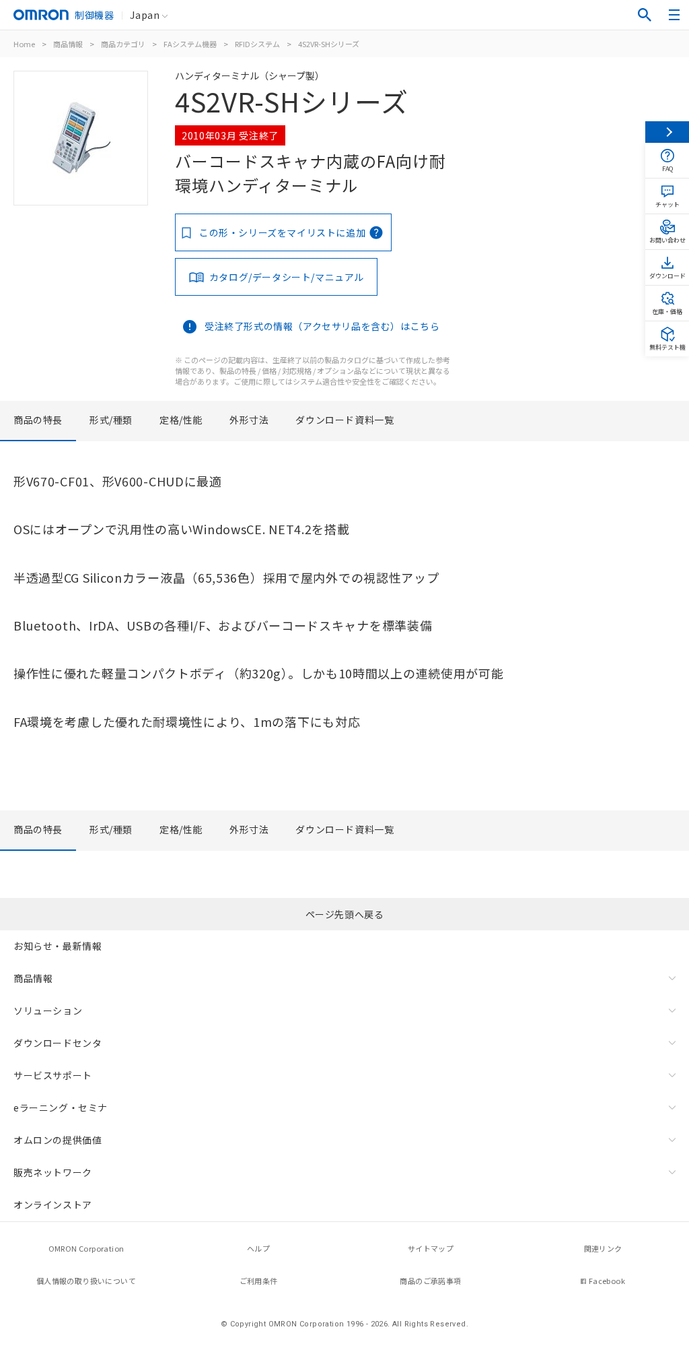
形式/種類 (111, 419)
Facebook (607, 1280)
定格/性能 (181, 419)
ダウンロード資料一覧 (344, 419)
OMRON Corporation (86, 1248)
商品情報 (68, 43)
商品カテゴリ (123, 43)
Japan (144, 15)
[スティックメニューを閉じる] (667, 132)
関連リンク (603, 1248)
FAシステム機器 (190, 43)
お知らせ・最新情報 (57, 946)
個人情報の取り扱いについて (86, 1280)
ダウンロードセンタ (57, 1043)
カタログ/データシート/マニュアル (286, 277)
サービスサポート (52, 1075)
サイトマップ (431, 1248)
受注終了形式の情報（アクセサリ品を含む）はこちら (322, 326)
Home (24, 43)
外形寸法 (248, 419)
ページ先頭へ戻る (344, 914)
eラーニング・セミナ (60, 1107)
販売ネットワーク (52, 1172)
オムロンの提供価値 (57, 1140)
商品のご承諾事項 (430, 1280)
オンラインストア (52, 1204)
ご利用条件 (259, 1280)
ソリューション (47, 1010)
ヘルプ (258, 1248)
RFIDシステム (257, 43)
